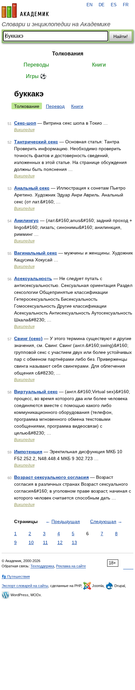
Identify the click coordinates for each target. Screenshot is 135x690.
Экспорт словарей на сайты (25, 586)
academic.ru (25, 10)
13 (74, 542)
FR (125, 5)
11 (45, 542)
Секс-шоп (25, 123)
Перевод (55, 106)
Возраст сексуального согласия (51, 477)
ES (114, 5)
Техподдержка (42, 566)
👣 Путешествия (16, 576)
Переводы (36, 65)
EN (89, 5)
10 (31, 542)
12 (60, 542)
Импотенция (28, 451)
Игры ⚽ (36, 76)
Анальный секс (31, 188)
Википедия (24, 130)
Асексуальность (33, 278)
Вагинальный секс (35, 252)
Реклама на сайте (71, 566)
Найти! (120, 36)
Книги (99, 65)
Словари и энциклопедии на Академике (56, 24)
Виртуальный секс (36, 391)
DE (102, 5)
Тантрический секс (36, 141)
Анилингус (26, 220)
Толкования (67, 53)
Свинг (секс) (28, 338)
